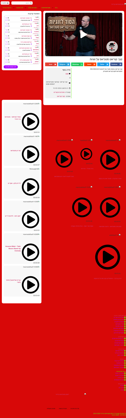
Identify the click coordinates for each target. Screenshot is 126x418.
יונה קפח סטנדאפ (27, 36)
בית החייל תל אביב (25, 26)
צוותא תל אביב (26, 50)
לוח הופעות (19, 7)
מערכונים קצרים (59, 92)
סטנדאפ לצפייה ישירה (120, 315)
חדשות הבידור (6, 7)
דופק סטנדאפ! (122, 383)
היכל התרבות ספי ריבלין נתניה (22, 38)
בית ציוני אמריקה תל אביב (23, 44)
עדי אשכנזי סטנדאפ (26, 18)
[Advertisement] (83, 120)
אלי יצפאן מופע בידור (26, 60)
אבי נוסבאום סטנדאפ (25, 48)
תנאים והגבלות (51, 408)
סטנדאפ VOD (32, 7)
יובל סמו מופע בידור (26, 42)
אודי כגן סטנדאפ (27, 24)
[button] (83, 34)
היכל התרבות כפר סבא (24, 32)
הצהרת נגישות (63, 408)
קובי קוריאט (61, 96)
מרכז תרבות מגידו (25, 20)
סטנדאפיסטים (46, 7)
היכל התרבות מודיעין (24, 62)
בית (56, 7)
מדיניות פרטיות (75, 408)
